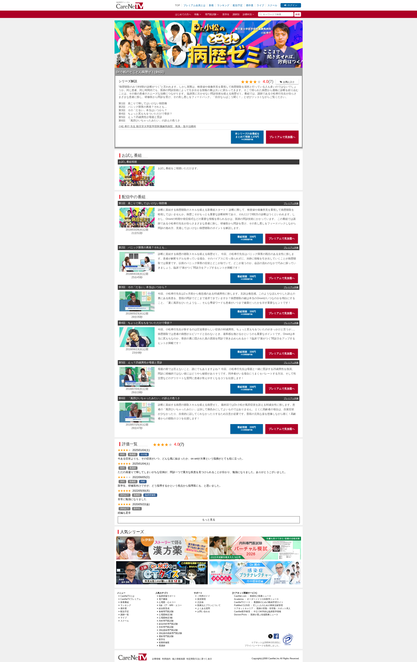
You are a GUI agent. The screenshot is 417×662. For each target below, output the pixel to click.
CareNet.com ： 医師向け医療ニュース (252, 596)
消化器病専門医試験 (168, 630)
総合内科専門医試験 (168, 624)
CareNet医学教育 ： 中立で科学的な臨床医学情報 (257, 611)
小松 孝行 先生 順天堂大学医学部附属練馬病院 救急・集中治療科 (157, 126)
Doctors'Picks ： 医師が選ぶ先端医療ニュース (256, 614)
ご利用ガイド (203, 596)
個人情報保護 (178, 659)
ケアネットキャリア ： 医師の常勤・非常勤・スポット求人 (262, 608)
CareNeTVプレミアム (130, 599)
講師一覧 (124, 614)
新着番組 (124, 602)
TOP (177, 5)
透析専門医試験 (166, 636)
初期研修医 (164, 642)
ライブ (260, 5)
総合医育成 (164, 608)
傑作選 (249, 5)
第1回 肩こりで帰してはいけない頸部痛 (143, 103)
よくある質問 (203, 608)
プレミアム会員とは (194, 5)
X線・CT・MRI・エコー (170, 605)
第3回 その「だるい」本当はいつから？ (143, 110)
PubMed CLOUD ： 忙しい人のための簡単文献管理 (258, 605)
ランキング (223, 5)
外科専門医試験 (166, 627)
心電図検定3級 (166, 617)
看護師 (162, 645)
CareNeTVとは (127, 596)
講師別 (236, 14)
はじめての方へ (183, 14)
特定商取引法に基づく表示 (199, 659)
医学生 (226, 14)
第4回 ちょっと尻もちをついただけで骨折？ (145, 113)
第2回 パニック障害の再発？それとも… (143, 106)
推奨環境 (201, 599)
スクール (272, 5)
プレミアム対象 (291, 203)
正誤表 (200, 602)
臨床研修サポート (167, 596)
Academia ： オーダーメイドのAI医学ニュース (256, 599)
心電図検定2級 (166, 614)
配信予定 (238, 5)
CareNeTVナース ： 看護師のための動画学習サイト (258, 602)
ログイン (292, 5)
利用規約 (166, 659)
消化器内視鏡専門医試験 (170, 633)
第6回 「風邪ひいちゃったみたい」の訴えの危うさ (149, 120)
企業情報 (156, 659)
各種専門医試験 (166, 611)
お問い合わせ (203, 611)
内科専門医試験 (166, 621)
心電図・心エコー (167, 602)
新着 (211, 5)
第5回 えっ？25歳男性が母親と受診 (140, 117)
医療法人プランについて (209, 605)
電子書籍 (163, 599)
